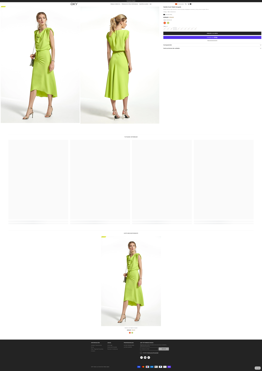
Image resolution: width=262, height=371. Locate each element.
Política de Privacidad (152, 352)
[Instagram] (145, 357)
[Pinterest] (148, 357)
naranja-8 (130, 333)
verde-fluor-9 (132, 333)
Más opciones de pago (212, 40)
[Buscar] (186, 4)
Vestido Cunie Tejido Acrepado (131, 327)
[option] (131, 1)
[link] (38, 221)
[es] (176, 4)
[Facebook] (141, 357)
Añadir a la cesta (212, 33)
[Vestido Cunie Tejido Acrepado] (131, 281)
